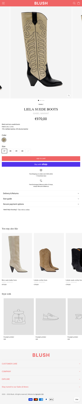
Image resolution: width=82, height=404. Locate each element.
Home (40, 104)
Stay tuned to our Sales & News (15, 387)
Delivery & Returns (11, 193)
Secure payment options (13, 204)
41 (28, 151)
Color (4, 135)
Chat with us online (24, 210)
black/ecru (4, 140)
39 (16, 151)
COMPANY (6, 371)
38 (10, 151)
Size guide (7, 199)
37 (4, 151)
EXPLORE (6, 379)
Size (3, 146)
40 (22, 151)
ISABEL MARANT (41, 113)
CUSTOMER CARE (9, 364)
